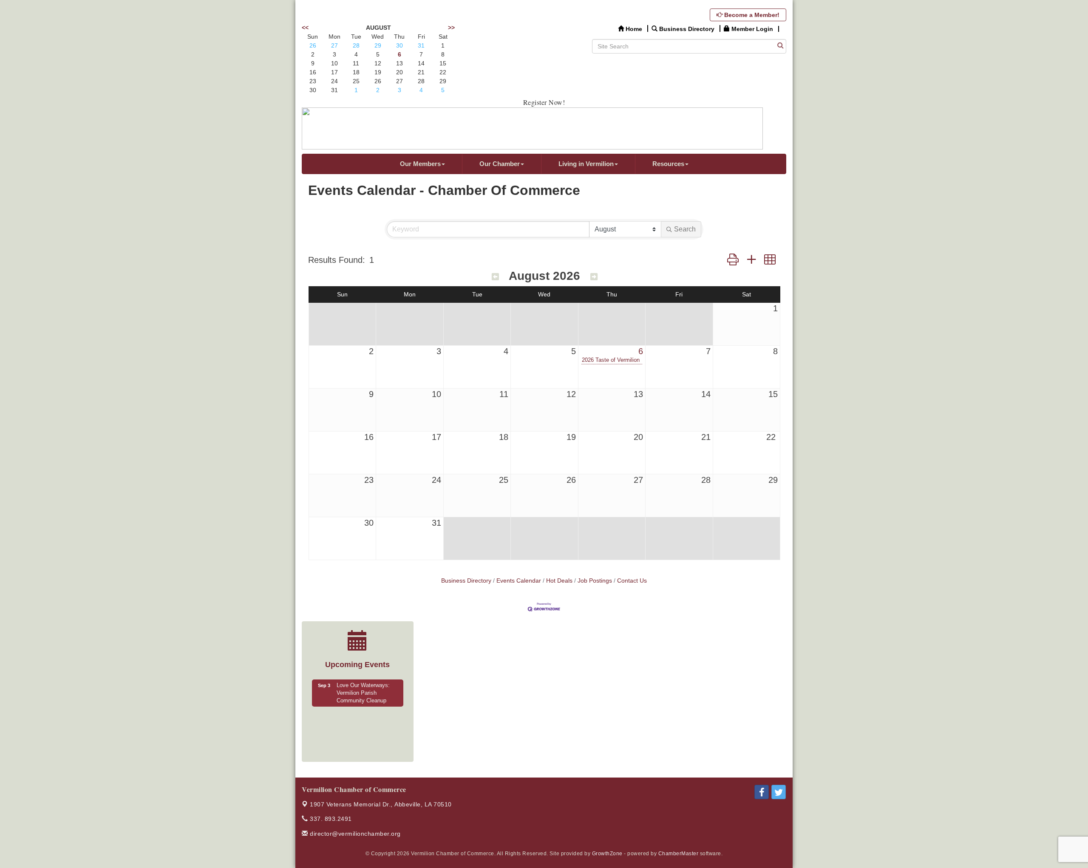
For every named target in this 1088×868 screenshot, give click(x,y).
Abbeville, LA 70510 (381, 804)
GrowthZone (607, 854)
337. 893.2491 (330, 818)
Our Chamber (499, 163)
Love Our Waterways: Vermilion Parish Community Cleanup (363, 693)
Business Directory (466, 581)
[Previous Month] (495, 277)
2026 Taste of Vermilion (611, 360)
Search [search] (685, 229)
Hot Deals (559, 581)
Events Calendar (518, 581)
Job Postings (595, 581)
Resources (668, 163)
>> (451, 27)
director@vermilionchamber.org (354, 833)
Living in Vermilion (586, 163)
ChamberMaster (678, 854)
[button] (733, 259)
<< (305, 27)
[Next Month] (594, 277)
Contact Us (632, 581)
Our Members (420, 163)
